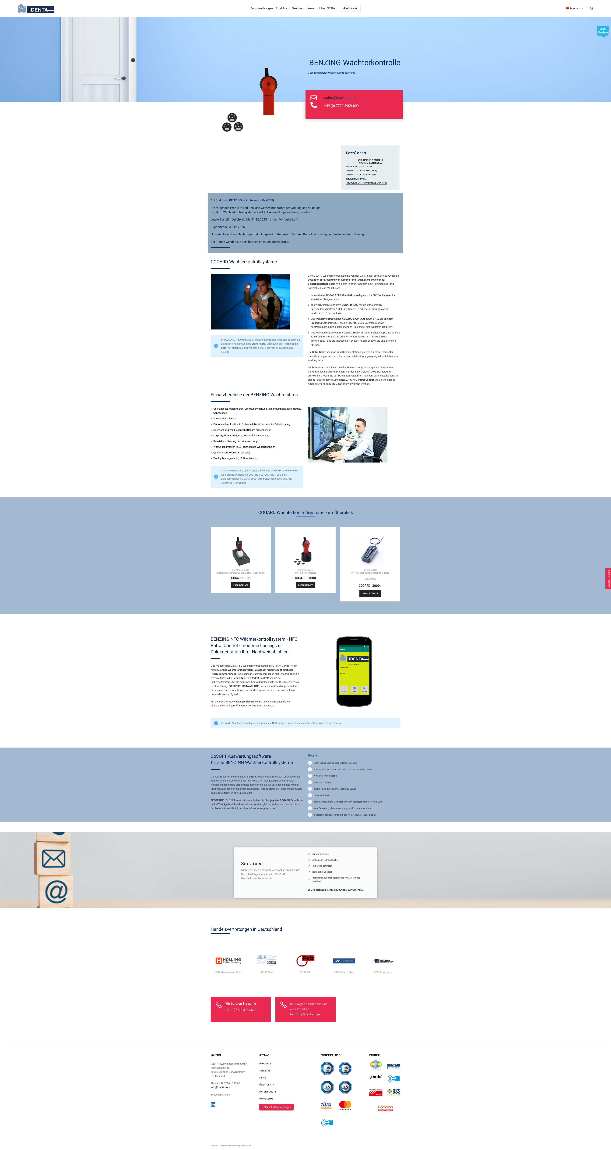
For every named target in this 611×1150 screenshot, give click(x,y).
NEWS (262, 1077)
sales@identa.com (339, 97)
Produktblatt (240, 585)
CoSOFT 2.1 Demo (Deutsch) (361, 170)
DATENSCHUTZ (267, 1091)
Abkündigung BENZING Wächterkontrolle (370, 161)
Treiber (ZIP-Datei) (356, 178)
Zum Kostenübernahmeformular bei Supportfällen (336, 890)
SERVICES (264, 1070)
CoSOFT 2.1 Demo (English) (361, 174)
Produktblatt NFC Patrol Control (366, 182)
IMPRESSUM (266, 1098)
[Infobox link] (272, 870)
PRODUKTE (265, 1063)
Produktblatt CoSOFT (359, 166)
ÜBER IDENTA (266, 1084)
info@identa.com (220, 1087)
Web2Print (351, 8)
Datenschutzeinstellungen (276, 1107)
